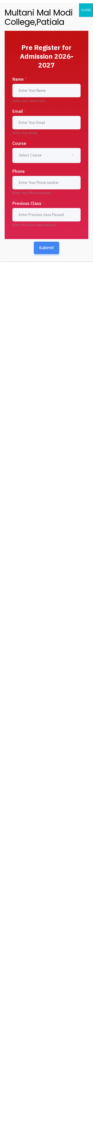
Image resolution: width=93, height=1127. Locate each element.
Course (20, 143)
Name (19, 79)
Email (19, 111)
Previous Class (28, 203)
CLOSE (86, 10)
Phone (20, 171)
